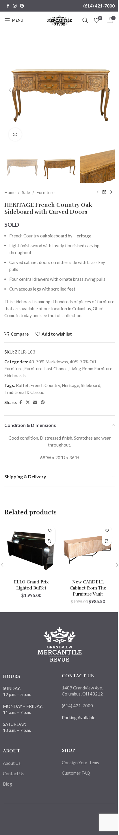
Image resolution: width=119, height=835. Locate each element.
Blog (7, 783)
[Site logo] (59, 19)
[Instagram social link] (14, 6)
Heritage (70, 385)
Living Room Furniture (90, 368)
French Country (45, 385)
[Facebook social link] (7, 6)
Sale (26, 192)
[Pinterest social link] (22, 6)
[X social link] (27, 402)
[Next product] (111, 192)
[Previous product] (97, 192)
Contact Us (13, 773)
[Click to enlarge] (15, 134)
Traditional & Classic (24, 392)
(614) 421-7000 (99, 5)
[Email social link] (35, 402)
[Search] (85, 20)
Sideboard (90, 385)
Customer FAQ (76, 773)
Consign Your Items (80, 762)
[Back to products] (104, 192)
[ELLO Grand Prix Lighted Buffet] (31, 549)
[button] (10, 90)
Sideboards (15, 375)
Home (10, 192)
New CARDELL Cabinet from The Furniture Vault (88, 588)
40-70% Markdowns (48, 361)
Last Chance (56, 368)
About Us (12, 763)
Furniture (45, 192)
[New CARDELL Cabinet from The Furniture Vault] (88, 549)
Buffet (22, 385)
